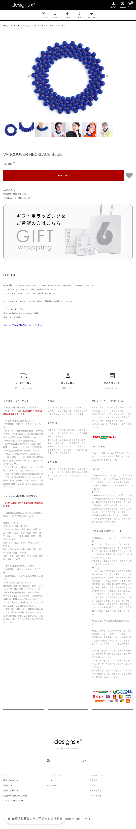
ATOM (54, 785)
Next (106, 77)
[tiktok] (85, 761)
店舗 (79, 17)
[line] (48, 761)
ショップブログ (53, 775)
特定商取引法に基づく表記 (15, 194)
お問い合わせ (96, 795)
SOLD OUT (64, 175)
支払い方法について (12, 790)
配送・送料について (12, 780)
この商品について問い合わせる (17, 198)
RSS (48, 785)
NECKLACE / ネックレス (25, 26)
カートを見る (96, 790)
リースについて (53, 780)
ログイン (94, 785)
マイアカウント (96, 775)
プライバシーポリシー (13, 800)
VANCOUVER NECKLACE (53, 26)
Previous (29, 77)
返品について (9, 190)
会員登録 (94, 780)
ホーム (6, 26)
